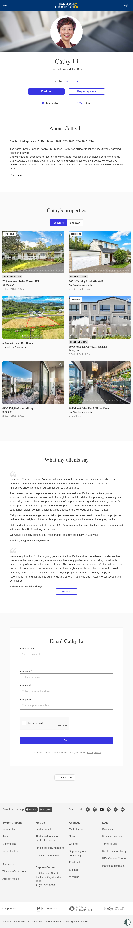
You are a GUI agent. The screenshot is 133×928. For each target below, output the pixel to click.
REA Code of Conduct (115, 858)
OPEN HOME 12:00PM (12, 277)
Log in (126, 5)
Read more (16, 175)
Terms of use (109, 843)
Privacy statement (112, 836)
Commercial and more (48, 855)
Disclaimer (108, 829)
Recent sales (10, 851)
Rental (6, 836)
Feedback (74, 862)
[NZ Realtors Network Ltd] (83, 908)
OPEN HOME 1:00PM (78, 277)
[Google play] (45, 809)
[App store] (31, 809)
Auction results (10, 878)
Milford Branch (77, 69)
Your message (27, 648)
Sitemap (74, 869)
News (72, 836)
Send (66, 740)
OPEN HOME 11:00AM (78, 342)
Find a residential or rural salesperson (47, 838)
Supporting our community (77, 853)
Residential (9, 829)
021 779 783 (72, 81)
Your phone (26, 699)
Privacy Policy (94, 752)
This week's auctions (14, 871)
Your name (25, 671)
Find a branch (44, 829)
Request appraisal (86, 91)
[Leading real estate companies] (116, 908)
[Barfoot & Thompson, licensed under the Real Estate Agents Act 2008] (66, 4)
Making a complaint (113, 865)
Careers (73, 843)
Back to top (66, 777)
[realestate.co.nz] (50, 908)
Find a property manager (50, 847)
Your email (25, 685)
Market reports (77, 829)
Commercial (9, 843)
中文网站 (74, 877)
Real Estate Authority (114, 851)
